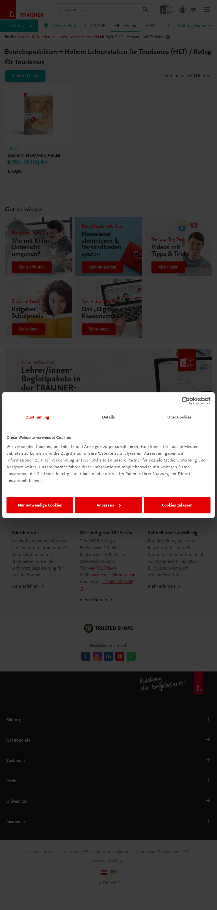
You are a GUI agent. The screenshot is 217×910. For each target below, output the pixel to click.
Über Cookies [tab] (179, 417)
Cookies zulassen (177, 505)
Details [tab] (108, 417)
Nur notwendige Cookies (40, 505)
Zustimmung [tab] (37, 417)
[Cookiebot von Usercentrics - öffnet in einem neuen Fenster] (186, 400)
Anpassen (105, 505)
